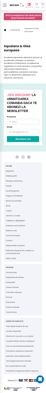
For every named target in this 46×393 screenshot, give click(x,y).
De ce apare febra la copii (16, 366)
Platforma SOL (11, 231)
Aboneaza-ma (23, 139)
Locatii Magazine (12, 191)
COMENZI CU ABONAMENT (15, 221)
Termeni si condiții (13, 216)
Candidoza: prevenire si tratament (19, 351)
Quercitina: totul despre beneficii (18, 356)
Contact (9, 240)
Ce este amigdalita (13, 331)
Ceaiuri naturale (12, 287)
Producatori (10, 302)
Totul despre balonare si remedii (18, 361)
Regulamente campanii (15, 245)
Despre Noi (10, 171)
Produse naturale (12, 307)
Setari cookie (11, 258)
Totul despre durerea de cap (17, 326)
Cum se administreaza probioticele (19, 346)
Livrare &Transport (13, 235)
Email (9, 127)
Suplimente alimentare (15, 277)
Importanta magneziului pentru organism (22, 371)
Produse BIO (10, 282)
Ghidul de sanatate (13, 201)
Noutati (9, 186)
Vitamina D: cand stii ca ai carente (19, 336)
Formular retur (11, 272)
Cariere (9, 211)
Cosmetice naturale (13, 292)
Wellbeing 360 (11, 176)
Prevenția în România (14, 181)
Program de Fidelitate (14, 196)
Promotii (9, 297)
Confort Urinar (11, 312)
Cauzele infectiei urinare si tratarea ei (20, 341)
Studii (8, 206)
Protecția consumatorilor (15, 225)
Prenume (11, 116)
